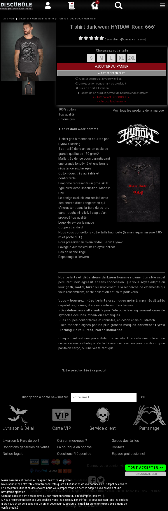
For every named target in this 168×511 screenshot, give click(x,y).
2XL (132, 58)
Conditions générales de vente (26, 447)
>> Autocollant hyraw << (112, 101)
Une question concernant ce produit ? (102, 83)
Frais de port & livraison (93, 88)
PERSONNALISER (145, 473)
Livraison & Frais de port (21, 440)
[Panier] (95, 5)
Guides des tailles (125, 440)
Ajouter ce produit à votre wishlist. (100, 78)
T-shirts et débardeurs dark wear (77, 18)
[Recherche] (118, 5)
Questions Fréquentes (74, 454)
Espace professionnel (128, 454)
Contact (118, 447)
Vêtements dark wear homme (36, 18)
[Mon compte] (48, 5)
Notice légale (13, 454)
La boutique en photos (74, 447)
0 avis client (112, 39)
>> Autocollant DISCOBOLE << (112, 97)
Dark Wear (8, 18)
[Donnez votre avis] (133, 39)
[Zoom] (28, 51)
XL (121, 58)
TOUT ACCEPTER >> (145, 468)
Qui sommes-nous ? (72, 440)
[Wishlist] (71, 5)
